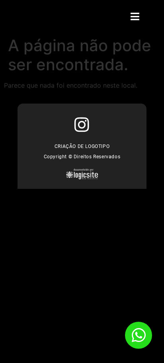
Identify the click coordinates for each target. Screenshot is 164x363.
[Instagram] (82, 124)
